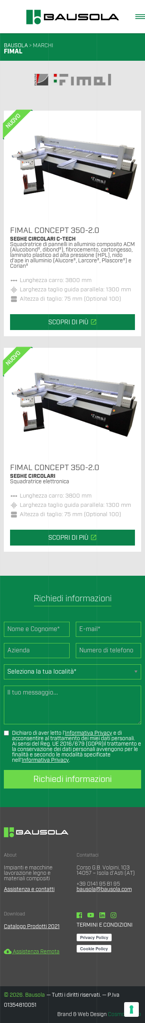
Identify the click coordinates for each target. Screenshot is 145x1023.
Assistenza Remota (32, 952)
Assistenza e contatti (29, 889)
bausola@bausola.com (104, 889)
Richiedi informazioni (72, 779)
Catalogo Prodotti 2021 (32, 926)
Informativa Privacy (88, 733)
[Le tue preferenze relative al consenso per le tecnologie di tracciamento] (131, 1009)
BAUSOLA (16, 45)
